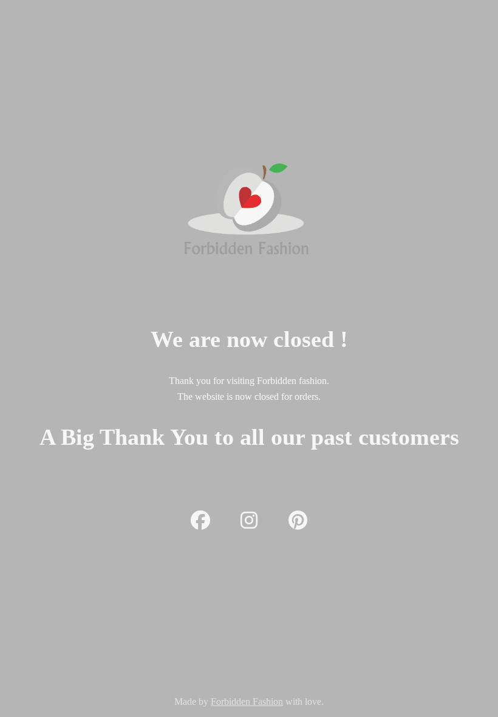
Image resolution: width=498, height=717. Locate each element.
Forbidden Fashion (247, 701)
